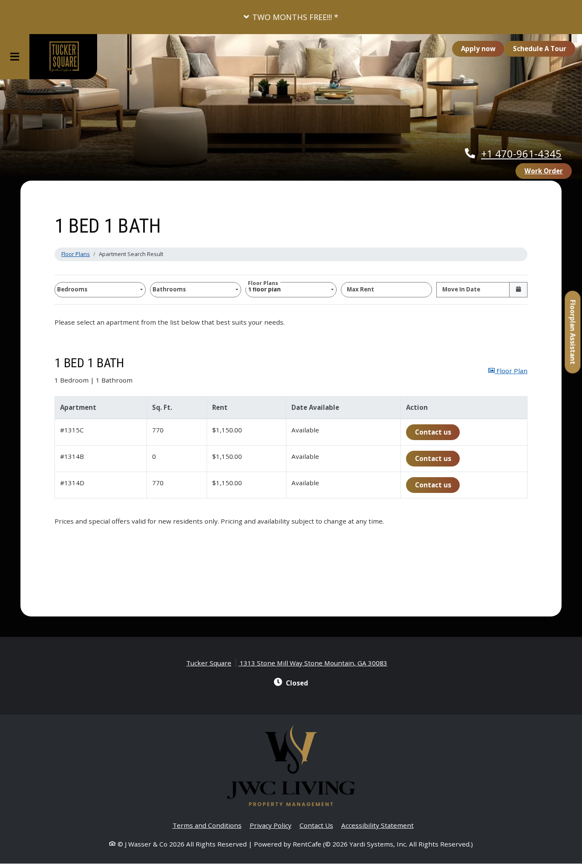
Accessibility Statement (377, 825)
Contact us (437, 431)
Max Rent (360, 289)
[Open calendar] (518, 289)
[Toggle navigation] (14, 56)
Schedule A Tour (539, 48)
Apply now (482, 48)
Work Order (548, 170)
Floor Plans (75, 254)
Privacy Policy (270, 825)
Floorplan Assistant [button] (573, 337)
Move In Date (461, 289)
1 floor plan (265, 287)
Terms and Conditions (207, 825)
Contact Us (316, 825)
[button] (291, 17)
